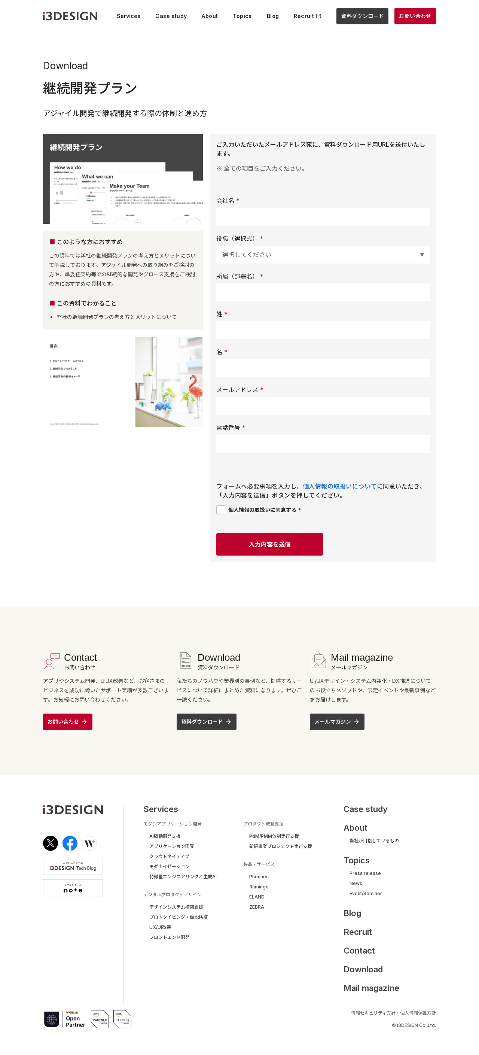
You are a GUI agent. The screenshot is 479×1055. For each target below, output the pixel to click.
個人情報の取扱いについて (340, 486)
